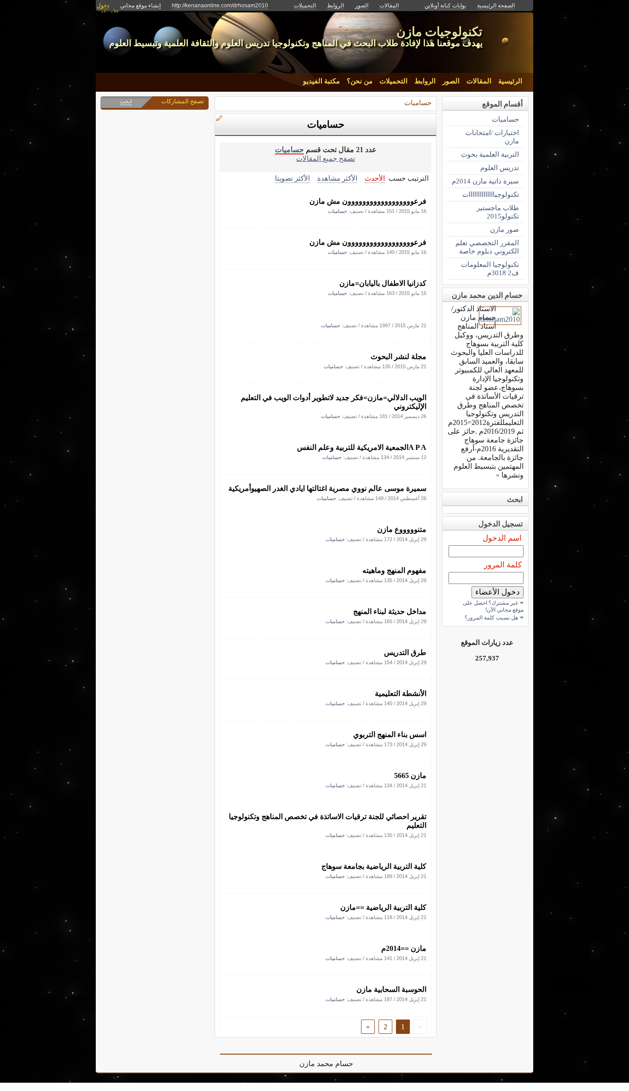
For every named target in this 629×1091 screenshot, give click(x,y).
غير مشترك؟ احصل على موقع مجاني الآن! (493, 606)
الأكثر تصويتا (292, 178)
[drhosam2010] (500, 319)
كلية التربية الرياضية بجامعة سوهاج (373, 866)
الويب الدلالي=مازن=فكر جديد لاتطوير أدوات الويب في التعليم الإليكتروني (333, 402)
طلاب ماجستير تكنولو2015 (498, 212)
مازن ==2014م (403, 948)
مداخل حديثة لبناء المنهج (389, 611)
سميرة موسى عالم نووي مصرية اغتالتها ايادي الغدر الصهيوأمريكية (327, 488)
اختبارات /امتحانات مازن (492, 137)
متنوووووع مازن (401, 529)
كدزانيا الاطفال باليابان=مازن (382, 283)
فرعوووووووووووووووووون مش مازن (367, 201)
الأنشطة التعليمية (400, 693)
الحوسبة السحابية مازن (391, 989)
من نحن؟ (360, 81)
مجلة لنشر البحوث (398, 356)
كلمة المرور (503, 564)
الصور (451, 81)
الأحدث (375, 178)
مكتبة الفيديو (321, 81)
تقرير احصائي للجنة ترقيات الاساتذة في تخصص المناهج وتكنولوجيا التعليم (327, 821)
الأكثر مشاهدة (337, 178)
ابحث (126, 101)
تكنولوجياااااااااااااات (490, 194)
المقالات (478, 81)
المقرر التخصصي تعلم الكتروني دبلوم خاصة (487, 247)
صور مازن (504, 229)
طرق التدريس (405, 652)
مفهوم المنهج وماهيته (394, 570)
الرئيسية (510, 81)
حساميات (417, 102)
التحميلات (393, 81)
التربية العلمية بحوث (490, 154)
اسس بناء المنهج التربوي (389, 734)
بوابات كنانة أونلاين (445, 5)
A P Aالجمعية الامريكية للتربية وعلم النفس (361, 447)
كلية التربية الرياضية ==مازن (383, 907)
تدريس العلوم (499, 167)
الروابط (425, 81)
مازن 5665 (410, 775)
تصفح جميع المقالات (325, 158)
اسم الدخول (502, 538)
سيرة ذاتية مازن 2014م (485, 181)
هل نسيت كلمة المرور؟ (491, 617)
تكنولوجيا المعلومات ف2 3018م (490, 268)
